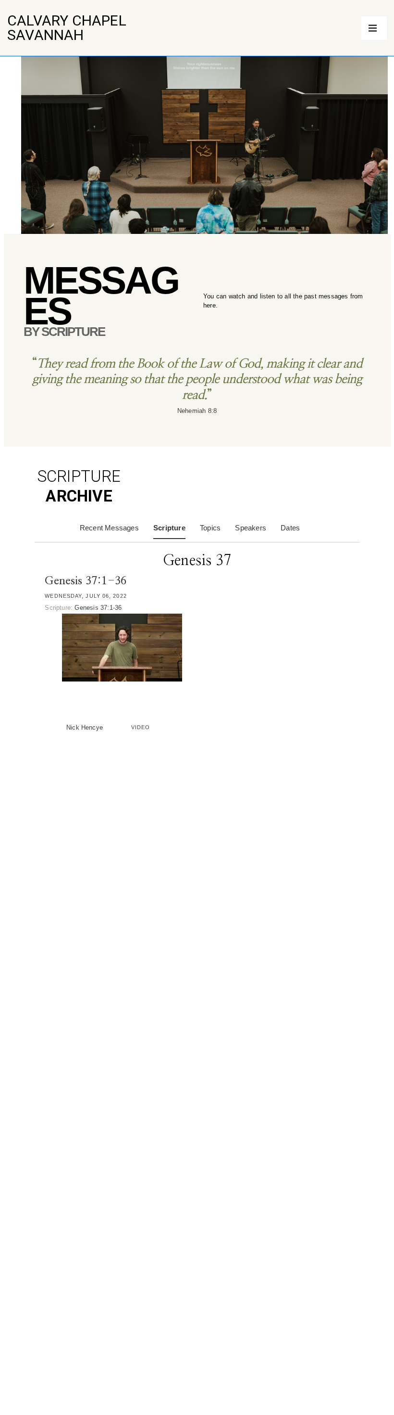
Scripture (169, 528)
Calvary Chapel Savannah (66, 27)
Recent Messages (109, 528)
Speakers (250, 528)
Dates (290, 528)
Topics (210, 528)
